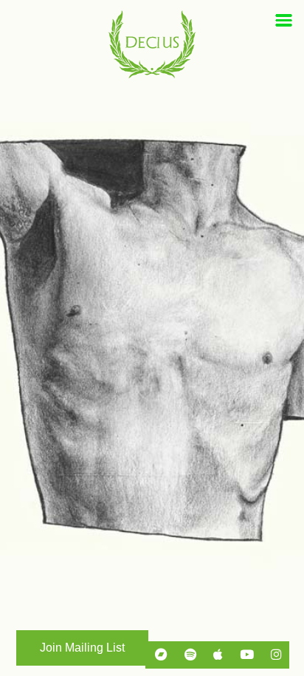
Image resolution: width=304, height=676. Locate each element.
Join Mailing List (82, 647)
